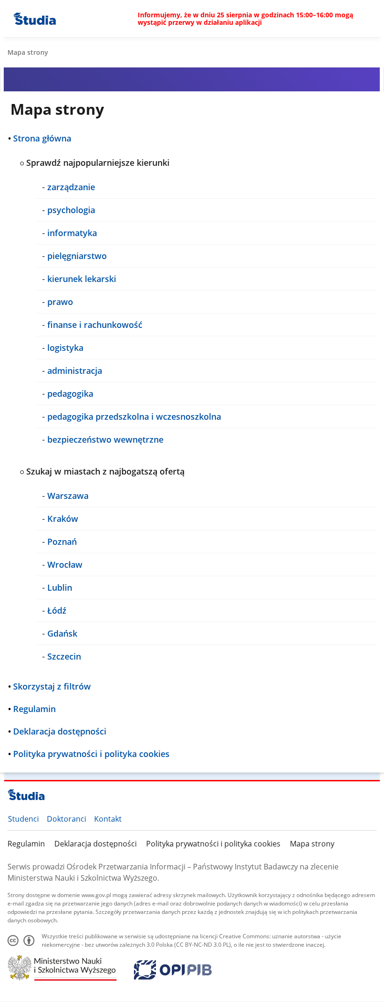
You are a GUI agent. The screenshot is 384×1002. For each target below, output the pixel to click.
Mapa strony (312, 843)
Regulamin (26, 843)
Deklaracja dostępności (95, 843)
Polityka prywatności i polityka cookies (213, 843)
